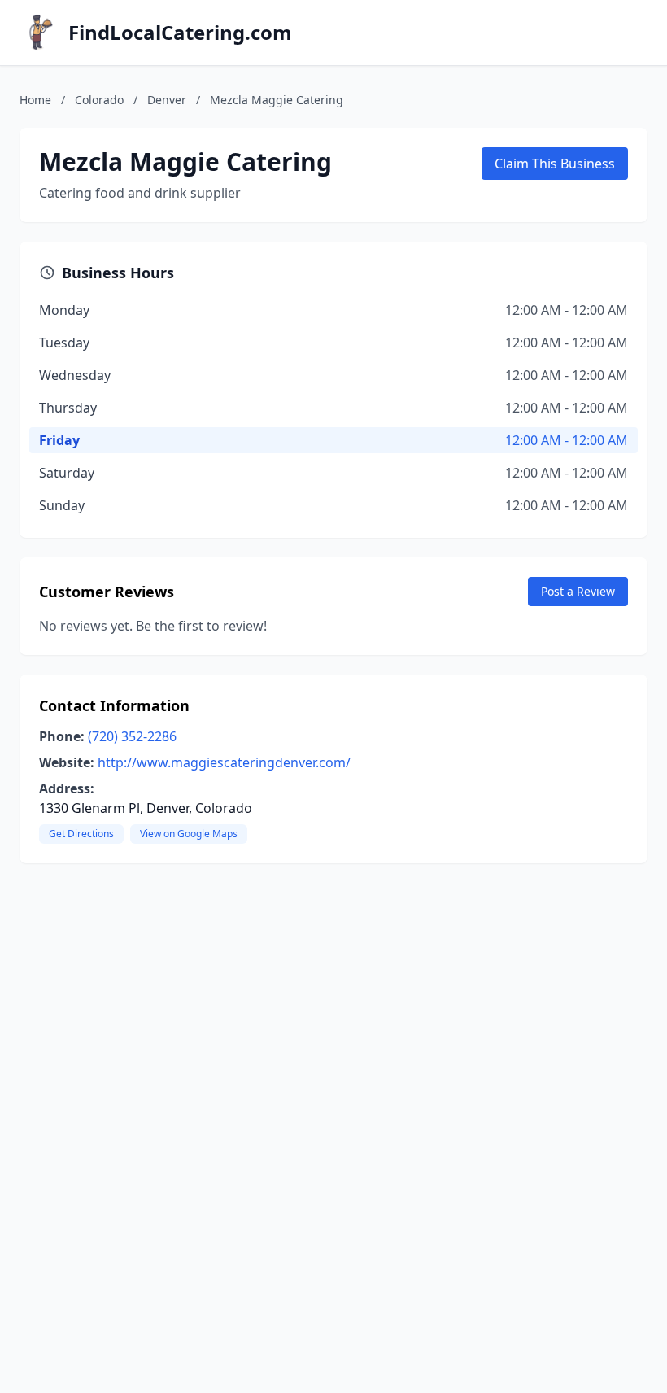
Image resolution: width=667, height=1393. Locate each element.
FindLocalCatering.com (180, 33)
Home (35, 99)
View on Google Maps (189, 834)
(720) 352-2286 (132, 736)
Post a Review (578, 591)
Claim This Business (555, 163)
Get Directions (81, 834)
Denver (166, 99)
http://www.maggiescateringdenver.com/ (224, 762)
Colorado (99, 99)
